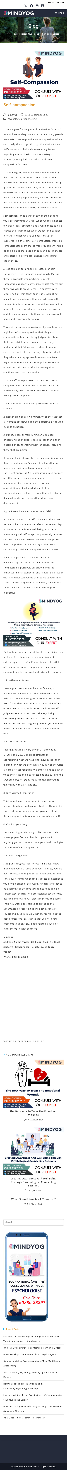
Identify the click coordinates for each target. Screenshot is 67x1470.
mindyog (12, 114)
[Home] (8, 34)
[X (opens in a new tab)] (26, 5)
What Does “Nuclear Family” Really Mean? (24, 1418)
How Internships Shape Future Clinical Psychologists (29, 1354)
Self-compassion (51, 34)
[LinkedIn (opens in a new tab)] (42, 5)
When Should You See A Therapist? (33, 1199)
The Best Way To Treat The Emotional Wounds (33, 1113)
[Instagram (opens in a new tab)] (37, 5)
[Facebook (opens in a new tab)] (31, 5)
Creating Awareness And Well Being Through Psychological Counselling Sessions (33, 1182)
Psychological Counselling (22, 118)
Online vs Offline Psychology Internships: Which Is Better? (32, 1348)
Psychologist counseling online (26, 1041)
